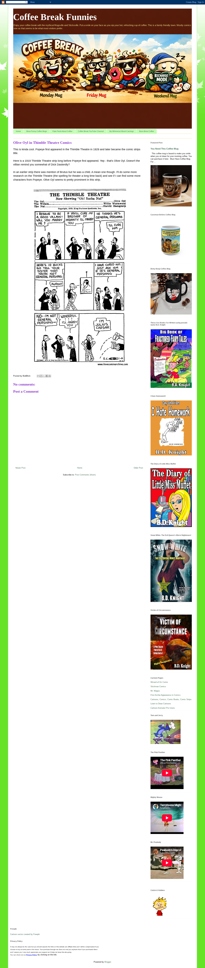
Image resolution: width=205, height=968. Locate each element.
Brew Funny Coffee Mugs (36, 131)
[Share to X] (43, 375)
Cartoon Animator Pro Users (163, 708)
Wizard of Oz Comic (159, 682)
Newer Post (20, 468)
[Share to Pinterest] (49, 375)
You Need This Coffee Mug (164, 148)
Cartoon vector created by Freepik (25, 934)
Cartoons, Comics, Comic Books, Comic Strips (171, 699)
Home (18, 131)
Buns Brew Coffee (146, 131)
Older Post (138, 468)
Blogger (107, 962)
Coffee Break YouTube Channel (91, 131)
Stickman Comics (158, 686)
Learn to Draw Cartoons (161, 703)
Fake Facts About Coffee (62, 131)
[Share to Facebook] (46, 375)
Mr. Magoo (155, 691)
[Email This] (38, 375)
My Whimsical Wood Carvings (121, 131)
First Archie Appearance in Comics (166, 695)
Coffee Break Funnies (55, 17)
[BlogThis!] (41, 375)
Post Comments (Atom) (85, 475)
